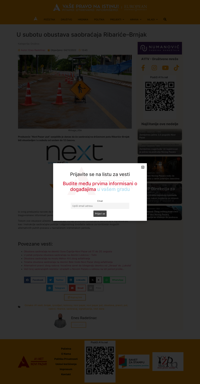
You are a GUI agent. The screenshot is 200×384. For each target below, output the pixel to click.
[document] (100, 192)
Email (100, 201)
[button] (143, 167)
